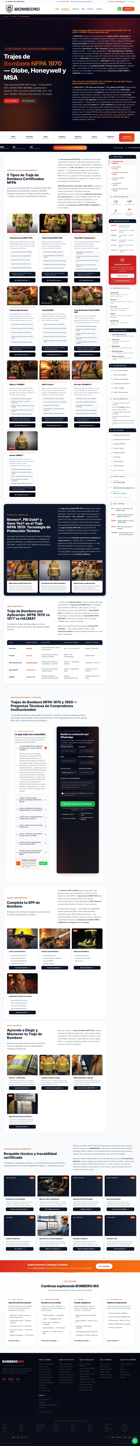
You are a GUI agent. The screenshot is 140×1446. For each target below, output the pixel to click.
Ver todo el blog (13, 1340)
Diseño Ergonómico (44, 1380)
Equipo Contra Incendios (121, 435)
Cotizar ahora (29, 101)
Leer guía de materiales (21, 1088)
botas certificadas (119, 114)
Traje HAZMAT (48, 310)
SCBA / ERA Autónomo (121, 392)
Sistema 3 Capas (43, 1366)
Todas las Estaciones (126, 1364)
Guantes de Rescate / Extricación (52, 958)
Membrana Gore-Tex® (45, 1372)
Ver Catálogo (104, 1266)
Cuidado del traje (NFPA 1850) (86, 1088)
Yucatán (107, 1431)
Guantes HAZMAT (48, 961)
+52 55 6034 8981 (44, 1399)
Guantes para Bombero (50, 951)
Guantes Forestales (48, 963)
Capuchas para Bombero (122, 383)
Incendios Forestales (106, 1377)
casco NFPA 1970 (105, 114)
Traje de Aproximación (18, 310)
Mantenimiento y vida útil (83, 1078)
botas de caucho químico (81, 618)
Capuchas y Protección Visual (20, 996)
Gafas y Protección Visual (66, 1377)
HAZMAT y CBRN (84, 1371)
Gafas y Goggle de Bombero (19, 1008)
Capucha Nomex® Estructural (19, 1000)
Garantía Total (112, 1239)
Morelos (4, 1428)
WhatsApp (42, 1402)
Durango (21, 1426)
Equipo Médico (118, 461)
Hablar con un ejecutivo (52, 1248)
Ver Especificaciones (21, 280)
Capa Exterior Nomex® (45, 1369)
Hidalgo (90, 1426)
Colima (4, 1426)
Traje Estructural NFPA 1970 (20, 238)
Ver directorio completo (49, 1340)
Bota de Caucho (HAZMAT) (83, 958)
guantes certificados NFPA (67, 911)
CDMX (122, 1366)
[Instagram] (131, 1)
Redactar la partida (21, 1126)
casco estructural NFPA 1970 (68, 525)
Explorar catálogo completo (86, 1248)
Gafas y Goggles (119, 388)
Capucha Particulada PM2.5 (18, 1005)
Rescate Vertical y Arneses (87, 1374)
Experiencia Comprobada (15, 1199)
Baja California (23, 1424)
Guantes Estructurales (49, 955)
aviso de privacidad (69, 795)
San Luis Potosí (126, 1428)
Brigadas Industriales (106, 1374)
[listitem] (13, 137)
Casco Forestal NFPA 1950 (18, 958)
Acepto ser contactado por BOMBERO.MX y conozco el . (79, 794)
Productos (65, 9)
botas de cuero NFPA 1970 (76, 610)
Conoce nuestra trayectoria (18, 1209)
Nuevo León (123, 1372)
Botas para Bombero (81, 951)
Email (62, 756)
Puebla (72, 1428)
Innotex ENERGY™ (16, 455)
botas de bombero (79, 551)
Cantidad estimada (85, 768)
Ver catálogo (13, 101)
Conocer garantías (119, 1248)
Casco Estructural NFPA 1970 (19, 955)
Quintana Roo (108, 1428)
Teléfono (82, 747)
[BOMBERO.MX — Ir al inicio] (23, 9)
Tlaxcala (73, 1431)
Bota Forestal (79, 961)
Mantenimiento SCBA (106, 1369)
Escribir (43, 863)
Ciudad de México (109, 1424)
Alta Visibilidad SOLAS (45, 1377)
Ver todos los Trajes (44, 1390)
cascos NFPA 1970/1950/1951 (88, 909)
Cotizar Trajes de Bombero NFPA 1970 (70, 147)
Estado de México (125, 1374)
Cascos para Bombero (17, 951)
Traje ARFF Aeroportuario (84, 238)
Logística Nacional (13, 1239)
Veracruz (122, 1377)
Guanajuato (56, 1426)
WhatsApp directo (124, 280)
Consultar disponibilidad (119, 1209)
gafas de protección (83, 914)
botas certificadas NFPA (86, 911)
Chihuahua (90, 1424)
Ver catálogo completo (81, 1340)
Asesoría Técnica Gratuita (83, 1199)
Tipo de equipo (66, 768)
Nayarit (21, 1428)
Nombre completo (67, 747)
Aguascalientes (6, 1424)
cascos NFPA (65, 551)
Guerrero (73, 1426)
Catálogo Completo (80, 1239)
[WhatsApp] (133, 1)
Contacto (99, 9)
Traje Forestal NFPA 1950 (52, 238)
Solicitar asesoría (86, 1209)
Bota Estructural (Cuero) (82, 955)
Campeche (56, 1424)
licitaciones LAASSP (84, 549)
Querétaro (90, 1428)
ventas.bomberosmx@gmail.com (48, 1405)
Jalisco (122, 1369)
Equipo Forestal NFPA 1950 (87, 1368)
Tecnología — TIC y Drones (87, 1382)
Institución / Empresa (86, 757)
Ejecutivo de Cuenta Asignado (50, 1239)
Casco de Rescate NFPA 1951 (19, 961)
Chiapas (73, 1424)
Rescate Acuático (119, 452)
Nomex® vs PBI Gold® (17, 1078)
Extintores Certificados (65, 1380)
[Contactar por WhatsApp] (119, 9)
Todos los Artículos (105, 1364)
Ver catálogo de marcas (52, 1209)
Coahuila (124, 1424)
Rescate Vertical (119, 448)
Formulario (42, 1407)
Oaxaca (55, 1428)
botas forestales (75, 616)
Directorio (76, 9)
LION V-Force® (48, 385)
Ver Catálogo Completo (66, 1382)
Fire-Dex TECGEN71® (82, 385)
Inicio (57, 9)
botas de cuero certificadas (78, 901)
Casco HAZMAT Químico (18, 963)
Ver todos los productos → (118, 470)
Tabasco (38, 1431)
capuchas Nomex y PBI (66, 914)
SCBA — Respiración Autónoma (86, 1365)
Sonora (21, 1431)
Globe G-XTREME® (17, 385)
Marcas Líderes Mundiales (49, 1199)
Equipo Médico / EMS (86, 1390)
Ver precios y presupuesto (53, 1088)
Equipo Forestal (119, 466)
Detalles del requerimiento (70, 778)
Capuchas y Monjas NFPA (66, 1374)
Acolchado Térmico (44, 1374)
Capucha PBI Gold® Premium (19, 1003)
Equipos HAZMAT (119, 444)
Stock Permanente (114, 1199)
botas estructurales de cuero (90, 525)
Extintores (117, 457)
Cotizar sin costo (122, 276)
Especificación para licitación (20, 1116)
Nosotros (90, 9)
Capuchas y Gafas (21, 1012)
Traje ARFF (42, 1385)
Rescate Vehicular (105, 1372)
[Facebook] (128, 1)
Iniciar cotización (112, 1340)
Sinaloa (4, 1431)
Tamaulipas (56, 1431)
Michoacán (124, 1426)
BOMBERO (13, 1361)
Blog (83, 9)
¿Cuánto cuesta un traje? (50, 1078)
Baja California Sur (41, 1424)
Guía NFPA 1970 (104, 1366)
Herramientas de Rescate (122, 439)
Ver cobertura (19, 1248)
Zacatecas (124, 1431)
